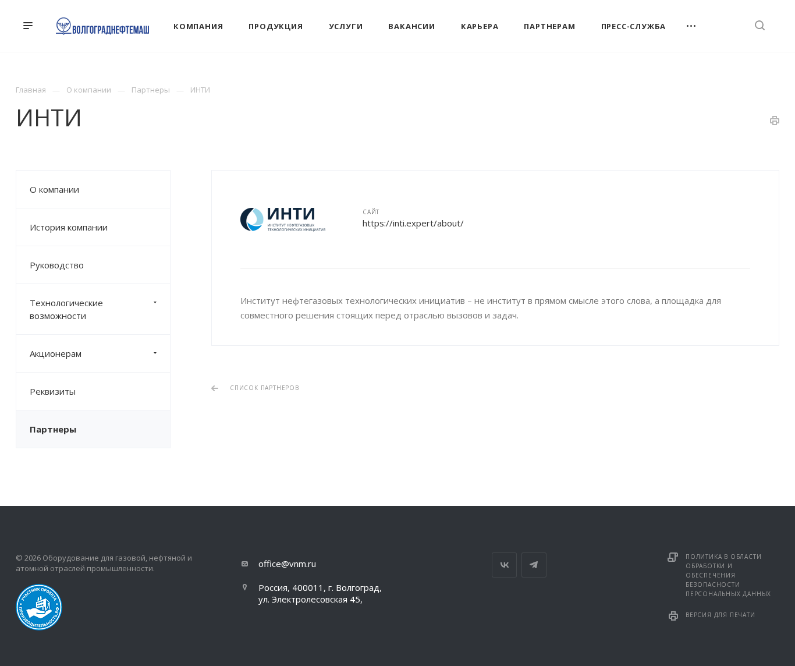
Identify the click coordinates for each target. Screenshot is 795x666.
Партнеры (53, 429)
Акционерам (55, 353)
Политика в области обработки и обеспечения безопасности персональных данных (728, 575)
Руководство (57, 265)
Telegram (533, 565)
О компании (54, 189)
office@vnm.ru (287, 563)
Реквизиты (53, 391)
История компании (69, 227)
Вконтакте (504, 565)
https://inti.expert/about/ (413, 223)
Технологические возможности (66, 309)
